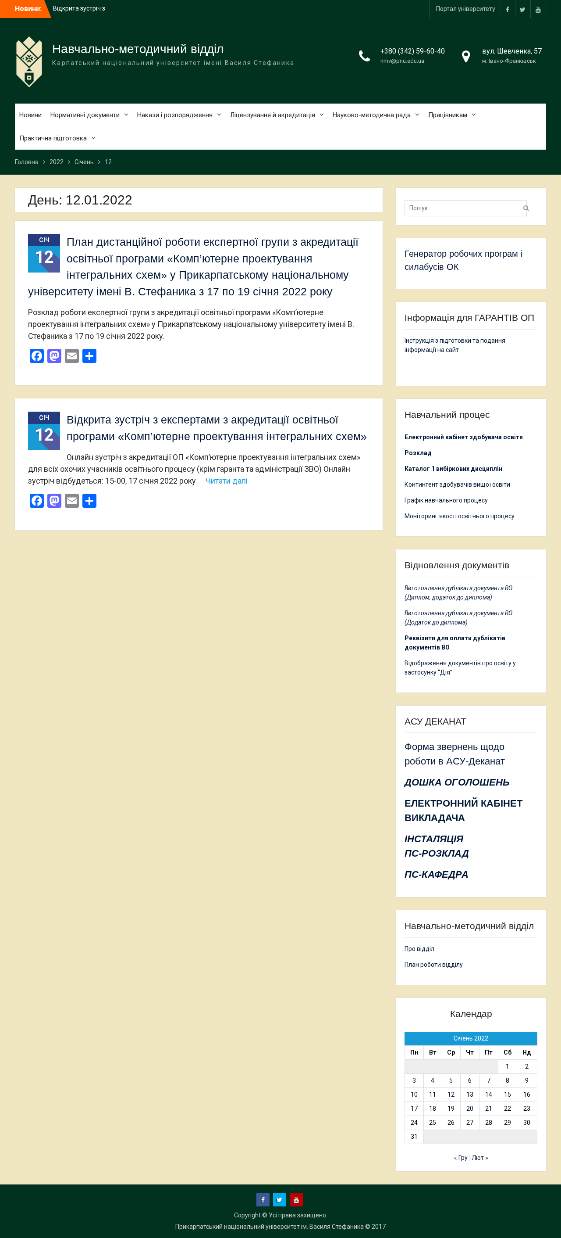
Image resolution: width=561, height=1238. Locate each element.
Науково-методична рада (372, 115)
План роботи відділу (434, 964)
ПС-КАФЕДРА (437, 874)
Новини (30, 115)
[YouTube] (538, 9)
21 (488, 1108)
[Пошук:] (468, 208)
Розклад (418, 452)
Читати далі (227, 480)
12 (450, 1094)
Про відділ (419, 948)
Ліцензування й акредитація (272, 115)
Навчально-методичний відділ (138, 49)
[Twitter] (522, 9)
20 (469, 1108)
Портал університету (465, 8)
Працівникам (447, 115)
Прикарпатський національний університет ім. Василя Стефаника (269, 1226)
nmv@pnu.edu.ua (402, 60)
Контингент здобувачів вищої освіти (457, 484)
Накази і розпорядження (175, 115)
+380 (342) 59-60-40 (412, 51)
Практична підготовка (53, 138)
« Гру (461, 1157)
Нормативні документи (85, 115)
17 (414, 1108)
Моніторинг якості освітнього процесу (460, 516)
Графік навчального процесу (446, 500)
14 (488, 1094)
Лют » (480, 1157)
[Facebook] (507, 9)
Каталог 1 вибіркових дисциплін (453, 468)
